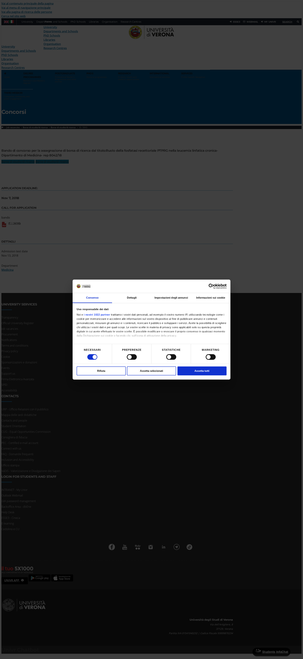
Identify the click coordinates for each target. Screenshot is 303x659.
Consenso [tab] (92, 297)
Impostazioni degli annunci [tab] (171, 297)
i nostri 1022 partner (97, 314)
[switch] (132, 357)
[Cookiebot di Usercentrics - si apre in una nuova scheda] (211, 286)
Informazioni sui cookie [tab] (210, 297)
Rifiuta (101, 371)
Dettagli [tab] (132, 297)
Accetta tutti (201, 371)
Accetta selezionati (151, 371)
